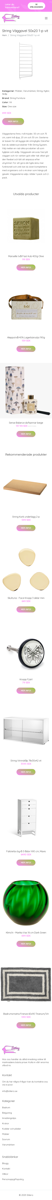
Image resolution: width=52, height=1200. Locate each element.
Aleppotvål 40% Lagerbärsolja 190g (26, 337)
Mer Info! (13, 121)
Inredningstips (9, 1118)
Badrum (6, 1107)
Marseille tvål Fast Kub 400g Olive (26, 256)
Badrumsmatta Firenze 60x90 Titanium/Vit (26, 1013)
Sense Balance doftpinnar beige (26, 422)
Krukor (5, 1123)
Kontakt (6, 1168)
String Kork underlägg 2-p (26, 516)
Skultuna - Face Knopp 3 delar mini (26, 598)
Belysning (7, 1112)
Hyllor (46, 91)
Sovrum (6, 1139)
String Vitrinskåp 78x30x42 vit (26, 760)
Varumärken (29, 91)
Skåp (4, 94)
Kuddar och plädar (11, 1128)
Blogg (5, 1163)
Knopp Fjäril (26, 679)
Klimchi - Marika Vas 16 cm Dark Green (26, 932)
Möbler (18, 91)
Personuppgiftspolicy (13, 1179)
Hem (4, 35)
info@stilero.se (9, 1091)
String (40, 91)
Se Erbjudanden (36, 5)
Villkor (5, 1174)
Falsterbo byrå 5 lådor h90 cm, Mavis (26, 851)
